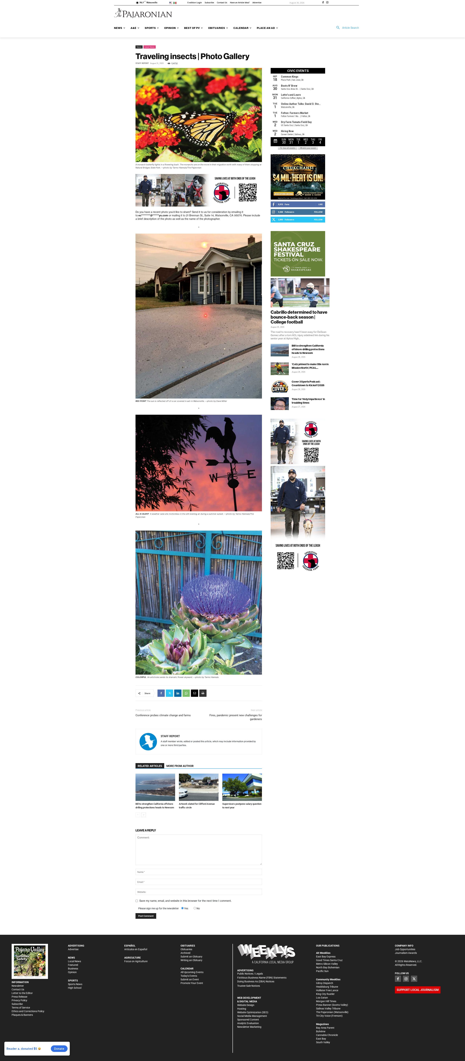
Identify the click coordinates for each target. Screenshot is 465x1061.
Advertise (73, 949)
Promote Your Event (192, 983)
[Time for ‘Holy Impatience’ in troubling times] (280, 403)
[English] (171, 2)
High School (74, 987)
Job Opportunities (405, 949)
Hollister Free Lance (327, 990)
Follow (318, 212)
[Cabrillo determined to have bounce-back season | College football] (300, 292)
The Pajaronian (324, 1012)
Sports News (75, 984)
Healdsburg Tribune (327, 986)
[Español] (175, 2)
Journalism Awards (406, 952)
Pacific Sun (322, 971)
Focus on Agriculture (135, 961)
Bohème (320, 1031)
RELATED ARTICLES (150, 766)
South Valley (323, 1042)
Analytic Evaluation (248, 1023)
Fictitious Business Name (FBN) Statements (261, 977)
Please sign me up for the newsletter (158, 908)
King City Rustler (325, 994)
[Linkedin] (177, 693)
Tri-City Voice (323, 1015)
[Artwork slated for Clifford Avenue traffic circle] (199, 787)
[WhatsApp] (186, 693)
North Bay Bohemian (327, 967)
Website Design (245, 1005)
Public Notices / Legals (250, 973)
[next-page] (143, 815)
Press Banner (323, 1004)
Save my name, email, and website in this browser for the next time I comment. (185, 900)
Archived (185, 952)
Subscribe (17, 1004)
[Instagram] (327, 3)
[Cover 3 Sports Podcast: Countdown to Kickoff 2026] (280, 386)
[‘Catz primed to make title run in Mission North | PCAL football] (280, 368)
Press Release (19, 996)
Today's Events (189, 975)
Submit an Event (190, 979)
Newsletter (18, 985)
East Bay (321, 1038)
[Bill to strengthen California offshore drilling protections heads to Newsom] (155, 787)
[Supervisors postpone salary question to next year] (242, 787)
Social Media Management (252, 1015)
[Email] (194, 693)
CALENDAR (187, 968)
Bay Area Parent (325, 1027)
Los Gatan (322, 997)
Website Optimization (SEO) (252, 1012)
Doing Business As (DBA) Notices (255, 981)
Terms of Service (21, 1007)
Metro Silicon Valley (327, 963)
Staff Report (142, 63)
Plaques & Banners (22, 1014)
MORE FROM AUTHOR (180, 766)
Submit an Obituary (191, 956)
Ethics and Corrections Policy (28, 1011)
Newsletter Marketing (249, 1026)
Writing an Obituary (191, 960)
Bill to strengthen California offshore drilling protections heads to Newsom (308, 349)
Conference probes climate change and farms (163, 715)
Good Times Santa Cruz (329, 960)
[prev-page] (138, 815)
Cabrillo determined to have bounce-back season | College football (299, 317)
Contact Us (18, 989)
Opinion (72, 972)
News (139, 47)
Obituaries (186, 949)
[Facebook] (323, 3)
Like (320, 204)
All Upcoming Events (192, 972)
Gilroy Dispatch (324, 983)
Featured (73, 964)
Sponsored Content (248, 1019)
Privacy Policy (19, 1000)
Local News (150, 47)
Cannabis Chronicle (327, 1035)
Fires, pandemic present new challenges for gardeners (235, 717)
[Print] (203, 693)
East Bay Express (325, 956)
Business (73, 968)
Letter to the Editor (22, 993)
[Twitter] (169, 693)
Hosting (241, 1008)
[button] (346, 28)
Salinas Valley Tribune (328, 1008)
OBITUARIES (188, 945)
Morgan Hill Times (326, 1001)
